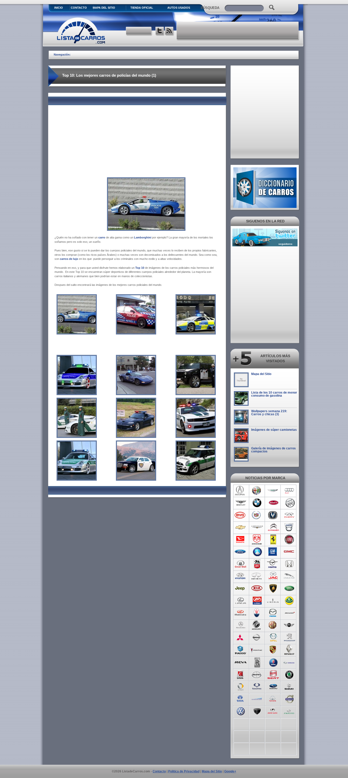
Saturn (241, 674)
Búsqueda (210, 8)
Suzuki (290, 686)
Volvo (290, 698)
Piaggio (241, 649)
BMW (257, 503)
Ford (241, 552)
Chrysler (257, 527)
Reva (241, 662)
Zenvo (257, 711)
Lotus (290, 601)
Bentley (241, 503)
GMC (290, 552)
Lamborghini (273, 588)
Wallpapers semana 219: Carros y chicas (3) (269, 412)
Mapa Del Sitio (104, 7)
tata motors (241, 698)
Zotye (273, 711)
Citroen (273, 527)
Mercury (257, 625)
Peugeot (290, 637)
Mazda (273, 613)
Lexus (241, 601)
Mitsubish (241, 637)
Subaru (273, 686)
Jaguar (290, 576)
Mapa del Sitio (261, 374)
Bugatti (273, 503)
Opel (273, 637)
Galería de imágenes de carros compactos (273, 450)
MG (273, 625)
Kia (257, 588)
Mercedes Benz (241, 625)
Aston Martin (273, 491)
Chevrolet (241, 527)
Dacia (290, 527)
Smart (241, 686)
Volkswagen (241, 711)
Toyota (273, 698)
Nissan (257, 637)
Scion (257, 674)
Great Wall (241, 564)
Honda (290, 564)
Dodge (257, 539)
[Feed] (169, 31)
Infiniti (257, 576)
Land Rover (290, 588)
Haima (273, 564)
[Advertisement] (238, 30)
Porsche (273, 649)
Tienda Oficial (141, 7)
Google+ (230, 771)
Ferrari (273, 539)
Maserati (257, 613)
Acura (241, 491)
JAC (273, 576)
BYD (241, 515)
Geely (257, 552)
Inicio (58, 7)
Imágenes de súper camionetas (274, 430)
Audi (290, 491)
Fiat (290, 539)
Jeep (241, 588)
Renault (290, 649)
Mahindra (241, 613)
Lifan (257, 601)
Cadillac (257, 515)
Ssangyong (257, 686)
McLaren (290, 613)
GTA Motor (257, 564)
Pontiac (257, 649)
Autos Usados (178, 7)
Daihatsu (241, 539)
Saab (273, 662)
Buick (290, 503)
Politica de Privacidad (183, 771)
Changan (273, 515)
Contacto (79, 7)
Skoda (290, 674)
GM (273, 552)
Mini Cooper (290, 625)
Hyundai (241, 576)
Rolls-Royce (257, 662)
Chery (290, 515)
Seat (273, 674)
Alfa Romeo (257, 491)
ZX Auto (290, 711)
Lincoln (273, 601)
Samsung (290, 662)
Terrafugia (257, 698)
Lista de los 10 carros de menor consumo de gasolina (274, 394)
